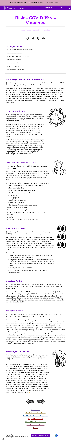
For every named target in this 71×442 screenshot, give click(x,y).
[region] (35, 3)
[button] (69, 8)
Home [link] (33, 8)
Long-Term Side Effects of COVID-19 (18, 56)
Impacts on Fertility (13, 63)
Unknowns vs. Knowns (14, 59)
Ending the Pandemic (13, 66)
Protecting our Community (15, 69)
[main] (35, 20)
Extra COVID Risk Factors (14, 53)
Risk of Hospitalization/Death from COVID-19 (20, 50)
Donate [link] (40, 8)
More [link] (62, 8)
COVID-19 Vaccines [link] (51, 8)
